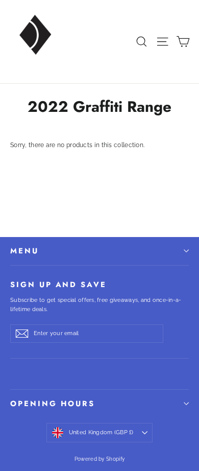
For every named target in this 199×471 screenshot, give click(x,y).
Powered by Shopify (99, 459)
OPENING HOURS (52, 403)
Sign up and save (58, 284)
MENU (24, 250)
